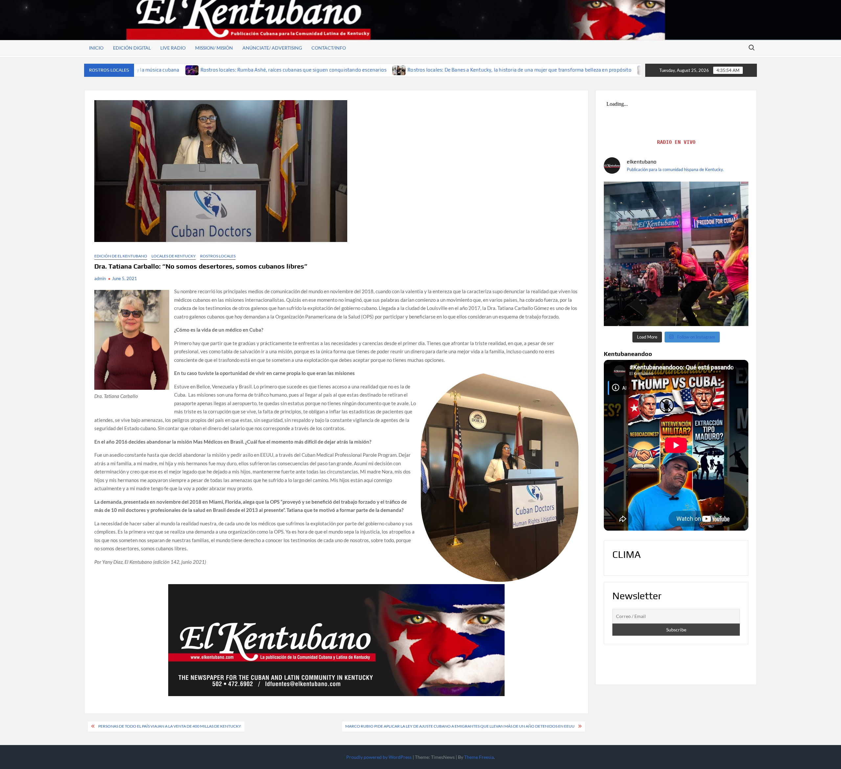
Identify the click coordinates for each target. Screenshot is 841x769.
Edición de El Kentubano (120, 255)
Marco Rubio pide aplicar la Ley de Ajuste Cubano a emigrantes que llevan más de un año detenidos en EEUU (460, 726)
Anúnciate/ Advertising (272, 48)
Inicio (96, 48)
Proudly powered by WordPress (379, 757)
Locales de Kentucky (173, 255)
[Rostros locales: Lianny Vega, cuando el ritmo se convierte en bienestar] (566, 70)
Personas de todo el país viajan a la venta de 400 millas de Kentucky (169, 726)
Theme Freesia (479, 757)
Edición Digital (132, 48)
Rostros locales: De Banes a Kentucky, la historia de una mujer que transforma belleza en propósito (442, 70)
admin (100, 278)
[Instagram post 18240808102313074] (676, 254)
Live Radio (173, 48)
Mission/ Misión (214, 48)
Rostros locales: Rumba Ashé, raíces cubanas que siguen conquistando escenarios (215, 70)
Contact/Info (328, 48)
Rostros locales (218, 255)
